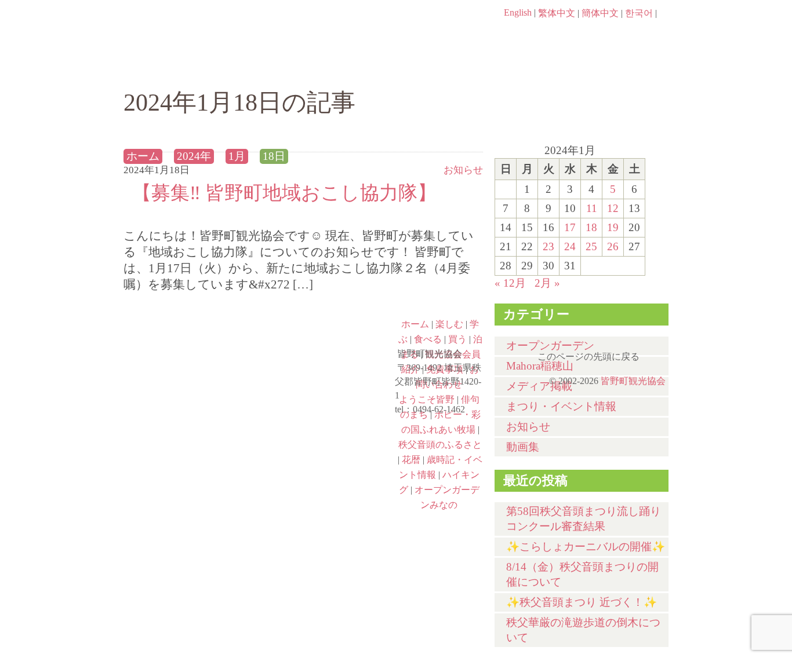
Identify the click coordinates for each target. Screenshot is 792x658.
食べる (435, 67)
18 (591, 227)
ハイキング (190, 489)
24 (570, 246)
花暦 (411, 460)
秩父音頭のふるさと (327, 439)
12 (613, 208)
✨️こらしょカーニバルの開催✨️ (585, 546)
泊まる (622, 67)
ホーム (162, 67)
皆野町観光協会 (633, 381)
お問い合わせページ (602, 35)
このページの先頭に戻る (657, 352)
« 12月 (510, 283)
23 (548, 246)
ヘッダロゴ (201, 29)
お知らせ (528, 427)
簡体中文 (600, 13)
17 (570, 227)
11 (591, 208)
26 (613, 246)
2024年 (194, 156)
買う (528, 67)
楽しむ (248, 67)
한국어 (639, 13)
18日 (274, 156)
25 (591, 246)
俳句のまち (327, 340)
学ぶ (341, 67)
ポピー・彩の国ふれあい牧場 (190, 439)
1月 (236, 156)
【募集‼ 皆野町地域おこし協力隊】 (284, 192)
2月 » (547, 283)
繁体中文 (556, 13)
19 (613, 227)
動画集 (522, 447)
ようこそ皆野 (190, 340)
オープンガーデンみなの (327, 489)
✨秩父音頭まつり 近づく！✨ (581, 602)
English (518, 12)
